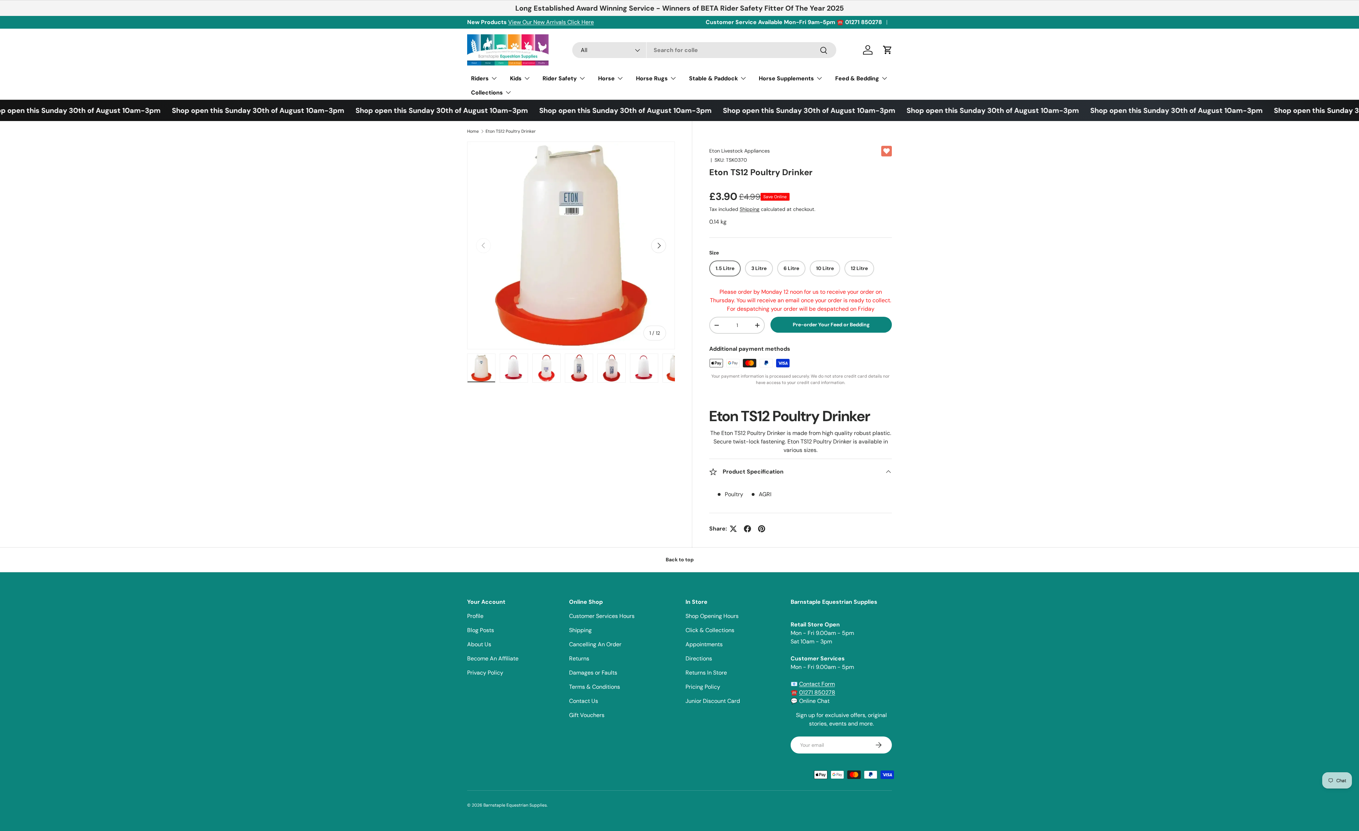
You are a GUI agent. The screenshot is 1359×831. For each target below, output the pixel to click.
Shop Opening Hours (712, 616)
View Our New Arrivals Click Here (551, 22)
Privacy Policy (485, 672)
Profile (475, 616)
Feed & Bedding (857, 78)
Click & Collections (710, 630)
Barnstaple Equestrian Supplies (515, 805)
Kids (516, 78)
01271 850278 (817, 692)
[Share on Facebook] (747, 529)
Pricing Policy (703, 686)
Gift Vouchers (586, 715)
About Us (479, 644)
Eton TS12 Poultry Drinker (511, 131)
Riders (480, 78)
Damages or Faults (593, 672)
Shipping (749, 209)
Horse (606, 78)
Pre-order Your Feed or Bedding (831, 324)
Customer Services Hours (602, 616)
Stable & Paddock (713, 78)
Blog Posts (480, 630)
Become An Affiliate (492, 658)
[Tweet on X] (733, 529)
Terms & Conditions (594, 686)
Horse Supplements (786, 78)
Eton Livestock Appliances (739, 151)
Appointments (704, 644)
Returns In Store (706, 672)
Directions (699, 658)
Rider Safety (560, 78)
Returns (579, 658)
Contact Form (817, 684)
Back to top (680, 559)
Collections (487, 92)
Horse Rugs (652, 78)
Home (473, 131)
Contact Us (583, 701)
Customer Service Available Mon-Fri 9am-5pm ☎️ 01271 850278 (794, 22)
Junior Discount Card (713, 701)
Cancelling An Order (595, 644)
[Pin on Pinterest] (762, 529)
